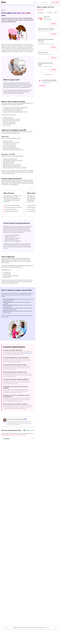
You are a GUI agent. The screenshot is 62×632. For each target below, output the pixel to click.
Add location (42, 85)
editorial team (23, 435)
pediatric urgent (28, 353)
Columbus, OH (40, 9)
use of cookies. (47, 627)
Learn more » (6, 248)
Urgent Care (3, 10)
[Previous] (31, 188)
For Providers (44, 2)
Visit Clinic (53, 23)
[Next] (33, 188)
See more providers (48, 74)
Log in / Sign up (55, 2)
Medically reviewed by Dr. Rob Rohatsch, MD (15, 419)
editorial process (13, 435)
